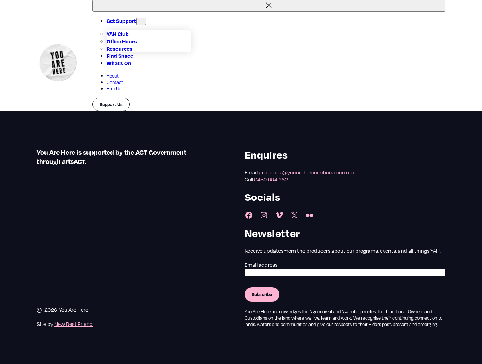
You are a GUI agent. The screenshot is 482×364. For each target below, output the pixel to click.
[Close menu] (268, 6)
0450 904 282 (271, 179)
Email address (261, 264)
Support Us (111, 104)
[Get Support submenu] (141, 21)
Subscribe (262, 294)
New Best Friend (73, 323)
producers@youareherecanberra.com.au (306, 172)
